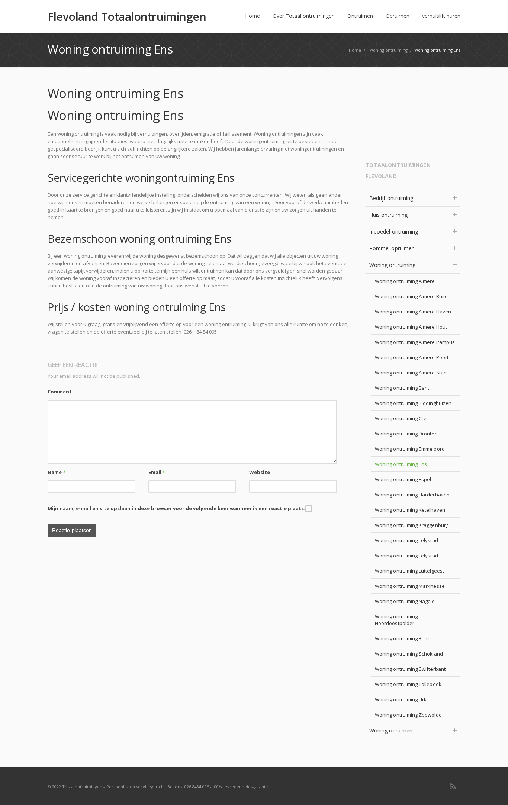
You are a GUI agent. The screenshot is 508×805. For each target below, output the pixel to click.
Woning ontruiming (392, 264)
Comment (60, 391)
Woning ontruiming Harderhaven (412, 494)
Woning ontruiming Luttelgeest (409, 570)
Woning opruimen (390, 730)
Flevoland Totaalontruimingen (127, 17)
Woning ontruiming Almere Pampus (415, 342)
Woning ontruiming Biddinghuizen (413, 403)
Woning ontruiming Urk (401, 699)
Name (56, 472)
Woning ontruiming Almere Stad (411, 372)
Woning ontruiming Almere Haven (413, 311)
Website (259, 472)
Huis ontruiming (388, 214)
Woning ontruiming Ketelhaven (410, 509)
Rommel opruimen (392, 248)
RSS (453, 786)
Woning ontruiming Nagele (405, 601)
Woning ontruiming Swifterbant (410, 669)
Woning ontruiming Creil (402, 418)
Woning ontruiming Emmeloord (410, 448)
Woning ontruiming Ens (401, 464)
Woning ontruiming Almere (405, 281)
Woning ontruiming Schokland (409, 653)
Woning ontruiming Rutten (404, 638)
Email (156, 472)
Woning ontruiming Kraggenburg (411, 525)
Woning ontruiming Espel (403, 479)
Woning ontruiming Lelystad (406, 540)
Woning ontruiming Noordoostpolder (396, 620)
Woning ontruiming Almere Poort (411, 357)
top (493, 790)
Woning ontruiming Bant (402, 387)
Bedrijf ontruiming (391, 198)
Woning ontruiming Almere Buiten (413, 296)
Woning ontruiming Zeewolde (408, 714)
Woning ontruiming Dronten (406, 433)
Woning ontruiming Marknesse (410, 586)
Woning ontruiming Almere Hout (411, 326)
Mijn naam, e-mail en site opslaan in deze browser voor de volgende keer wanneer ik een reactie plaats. (176, 508)
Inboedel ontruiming (393, 231)
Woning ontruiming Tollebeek (408, 684)
